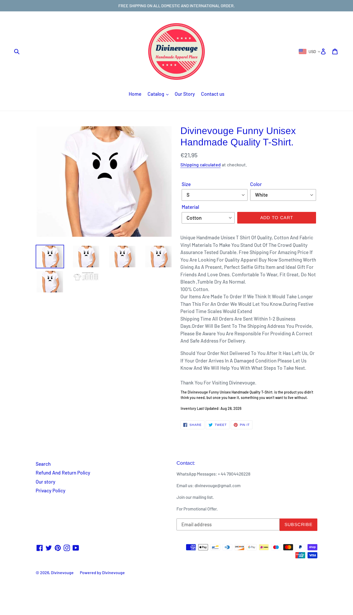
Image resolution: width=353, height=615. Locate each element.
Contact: (186, 463)
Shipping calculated (200, 164)
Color (256, 184)
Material (190, 207)
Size (186, 184)
